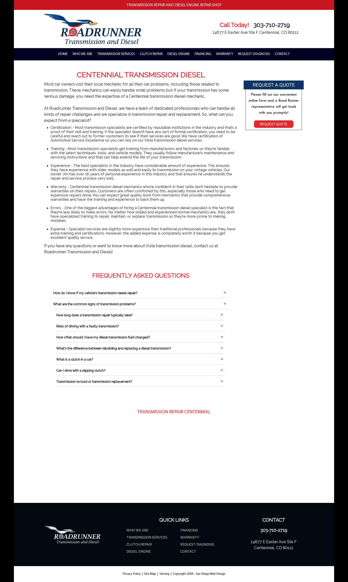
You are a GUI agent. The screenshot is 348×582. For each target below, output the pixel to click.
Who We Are (82, 54)
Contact (282, 54)
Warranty (224, 54)
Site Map (150, 574)
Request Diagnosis (254, 54)
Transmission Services (116, 54)
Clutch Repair (151, 54)
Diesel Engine (178, 54)
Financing (203, 54)
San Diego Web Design (210, 574)
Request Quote (273, 124)
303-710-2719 (272, 25)
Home (63, 54)
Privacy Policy (132, 574)
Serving (165, 574)
